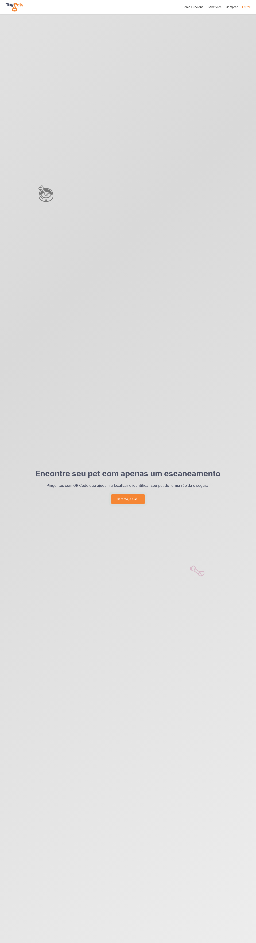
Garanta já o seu (128, 499)
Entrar (246, 7)
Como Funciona (193, 7)
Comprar (232, 7)
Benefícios (215, 7)
